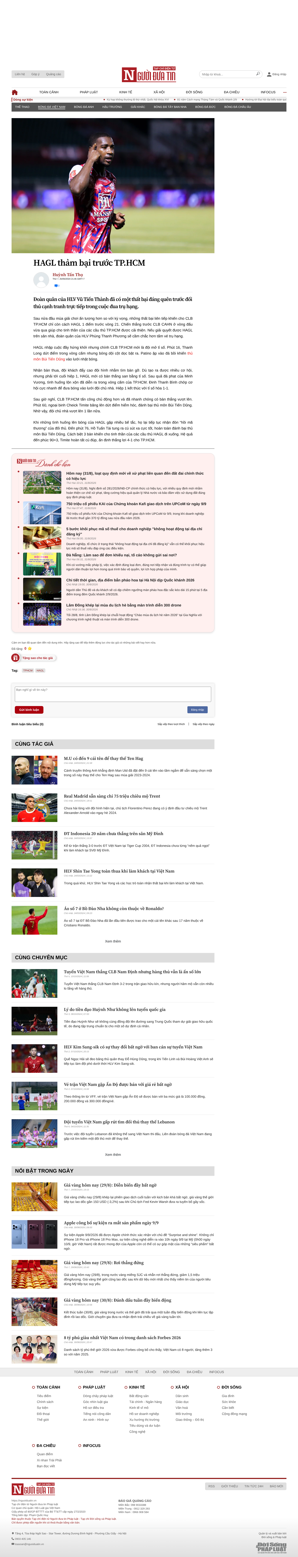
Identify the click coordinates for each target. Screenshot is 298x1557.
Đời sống (194, 92)
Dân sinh (182, 1396)
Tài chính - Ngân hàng (145, 1402)
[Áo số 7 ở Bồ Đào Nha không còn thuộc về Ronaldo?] (34, 920)
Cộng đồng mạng (234, 1414)
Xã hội (159, 92)
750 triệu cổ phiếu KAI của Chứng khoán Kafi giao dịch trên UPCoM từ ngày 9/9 (136, 504)
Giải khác (138, 107)
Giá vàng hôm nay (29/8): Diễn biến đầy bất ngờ (110, 1185)
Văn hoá (182, 1408)
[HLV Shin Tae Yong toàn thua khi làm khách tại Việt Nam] (34, 882)
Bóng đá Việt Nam (51, 107)
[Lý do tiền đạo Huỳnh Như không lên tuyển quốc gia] (34, 1021)
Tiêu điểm (44, 1396)
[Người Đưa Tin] (92, 1488)
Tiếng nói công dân (97, 1414)
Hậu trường (112, 107)
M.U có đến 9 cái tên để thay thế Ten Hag (103, 758)
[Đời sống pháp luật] (240, 1548)
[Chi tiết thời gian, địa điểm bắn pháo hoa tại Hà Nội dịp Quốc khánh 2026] (43, 589)
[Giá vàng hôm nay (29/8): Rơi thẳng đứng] (34, 1274)
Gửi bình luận (29, 709)
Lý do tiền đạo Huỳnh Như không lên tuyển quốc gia (115, 1009)
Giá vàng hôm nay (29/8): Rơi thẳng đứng (104, 1262)
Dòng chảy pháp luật (98, 1396)
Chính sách (45, 1402)
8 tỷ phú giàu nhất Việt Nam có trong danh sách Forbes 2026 (122, 1337)
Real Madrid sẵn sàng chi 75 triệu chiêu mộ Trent (112, 796)
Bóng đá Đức (205, 107)
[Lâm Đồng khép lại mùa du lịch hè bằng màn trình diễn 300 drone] (43, 614)
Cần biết (228, 1408)
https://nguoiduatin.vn (24, 1500)
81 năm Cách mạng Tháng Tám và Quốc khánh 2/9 (183, 99)
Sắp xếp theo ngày (203, 724)
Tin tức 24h (254, 1486)
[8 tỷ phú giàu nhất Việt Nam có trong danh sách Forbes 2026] (34, 1349)
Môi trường (184, 1414)
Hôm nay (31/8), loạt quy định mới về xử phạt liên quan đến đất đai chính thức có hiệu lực (135, 476)
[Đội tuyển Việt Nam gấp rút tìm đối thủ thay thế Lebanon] (34, 1133)
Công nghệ (137, 1432)
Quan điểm (45, 1454)
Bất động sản (139, 1396)
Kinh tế (125, 92)
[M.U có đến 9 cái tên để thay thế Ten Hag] (34, 770)
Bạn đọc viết (46, 1466)
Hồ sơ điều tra (93, 1408)
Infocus (268, 92)
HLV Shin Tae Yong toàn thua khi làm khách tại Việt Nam (119, 871)
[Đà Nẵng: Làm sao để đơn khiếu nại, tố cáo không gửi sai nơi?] (43, 564)
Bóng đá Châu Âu (237, 107)
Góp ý (35, 74)
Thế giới (43, 1420)
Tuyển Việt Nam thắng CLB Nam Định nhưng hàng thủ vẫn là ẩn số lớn (132, 971)
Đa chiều (232, 92)
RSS (211, 1486)
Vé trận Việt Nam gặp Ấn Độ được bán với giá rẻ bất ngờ (118, 1084)
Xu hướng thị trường (144, 1420)
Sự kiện (42, 1408)
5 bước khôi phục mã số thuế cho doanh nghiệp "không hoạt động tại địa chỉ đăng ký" (134, 531)
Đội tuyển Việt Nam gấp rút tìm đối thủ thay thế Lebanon (119, 1121)
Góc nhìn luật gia (95, 1402)
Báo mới (276, 1486)
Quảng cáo (53, 74)
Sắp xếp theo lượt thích (171, 724)
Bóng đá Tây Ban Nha (170, 107)
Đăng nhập (197, 709)
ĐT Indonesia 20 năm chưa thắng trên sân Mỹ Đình (113, 833)
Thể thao (22, 107)
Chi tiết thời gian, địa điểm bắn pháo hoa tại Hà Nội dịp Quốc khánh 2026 (130, 580)
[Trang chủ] (149, 74)
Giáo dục (182, 1402)
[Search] (258, 74)
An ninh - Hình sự (96, 1420)
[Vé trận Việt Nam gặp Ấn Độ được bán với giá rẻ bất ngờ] (34, 1096)
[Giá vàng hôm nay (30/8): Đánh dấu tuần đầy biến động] (34, 1311)
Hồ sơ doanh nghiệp (144, 1414)
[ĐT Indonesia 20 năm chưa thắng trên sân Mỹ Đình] (34, 845)
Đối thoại (43, 1414)
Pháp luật (89, 92)
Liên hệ (20, 74)
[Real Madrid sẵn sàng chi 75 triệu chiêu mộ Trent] (34, 807)
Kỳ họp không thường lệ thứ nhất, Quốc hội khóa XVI (114, 99)
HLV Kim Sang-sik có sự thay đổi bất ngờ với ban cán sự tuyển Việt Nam (133, 1046)
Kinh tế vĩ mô (139, 1408)
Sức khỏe (229, 1402)
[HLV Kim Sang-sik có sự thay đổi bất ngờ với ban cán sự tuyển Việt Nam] (34, 1058)
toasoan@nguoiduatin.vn (29, 1544)
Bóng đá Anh (84, 107)
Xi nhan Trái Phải (49, 1460)
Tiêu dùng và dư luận (144, 1426)
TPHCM (28, 670)
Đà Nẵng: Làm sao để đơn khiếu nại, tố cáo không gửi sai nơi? (121, 555)
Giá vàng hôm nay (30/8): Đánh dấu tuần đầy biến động (117, 1300)
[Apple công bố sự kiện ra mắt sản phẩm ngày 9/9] (34, 1234)
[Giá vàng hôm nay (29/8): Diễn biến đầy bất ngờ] (34, 1196)
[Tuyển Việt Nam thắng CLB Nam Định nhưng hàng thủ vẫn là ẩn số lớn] (34, 983)
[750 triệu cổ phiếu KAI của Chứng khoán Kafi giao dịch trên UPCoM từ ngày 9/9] (43, 512)
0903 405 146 (23, 1538)
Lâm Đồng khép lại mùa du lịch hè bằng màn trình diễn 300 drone (123, 605)
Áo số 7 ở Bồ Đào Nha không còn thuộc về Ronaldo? (114, 908)
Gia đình (228, 1396)
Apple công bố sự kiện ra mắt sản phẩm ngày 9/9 (111, 1222)
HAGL (40, 670)
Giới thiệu (229, 1486)
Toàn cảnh (48, 92)
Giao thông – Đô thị (190, 1420)
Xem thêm (113, 941)
